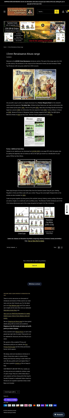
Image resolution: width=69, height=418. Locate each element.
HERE (23, 107)
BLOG (19, 114)
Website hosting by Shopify (10, 412)
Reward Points (19, 332)
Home (5, 47)
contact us (18, 363)
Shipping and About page (15, 321)
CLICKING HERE (35, 151)
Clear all (34, 265)
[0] (67, 12)
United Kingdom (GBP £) (10, 392)
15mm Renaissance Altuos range (15, 47)
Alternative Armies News (10, 310)
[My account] (63, 12)
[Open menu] (4, 11)
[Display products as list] (62, 247)
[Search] (56, 12)
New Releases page (14, 305)
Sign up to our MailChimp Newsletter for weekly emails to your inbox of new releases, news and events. (17, 316)
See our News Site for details (36, 241)
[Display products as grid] (59, 247)
